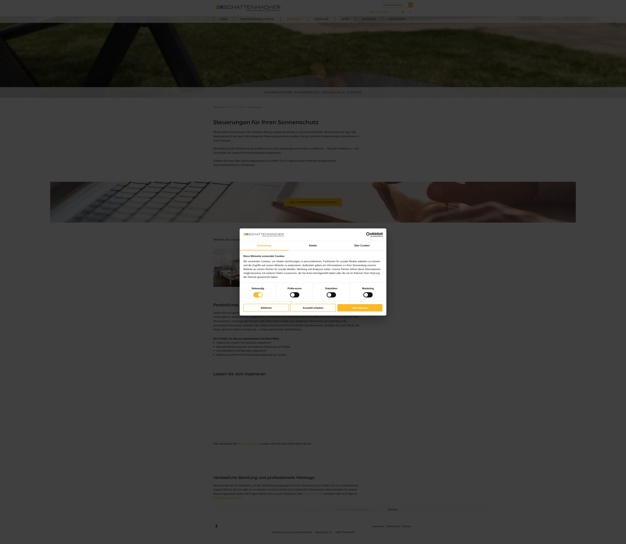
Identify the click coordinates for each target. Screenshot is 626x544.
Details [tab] (313, 245)
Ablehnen (266, 307)
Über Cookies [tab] (362, 245)
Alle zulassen (359, 307)
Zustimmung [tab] (264, 245)
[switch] (294, 294)
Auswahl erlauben (313, 307)
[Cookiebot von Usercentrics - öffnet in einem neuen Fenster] (368, 234)
